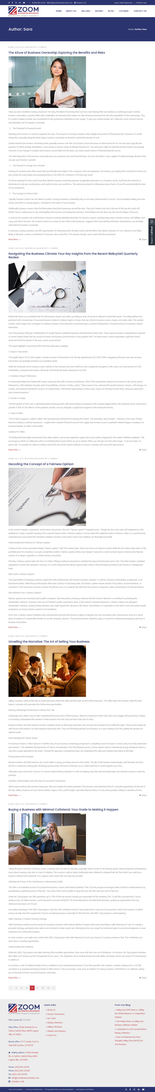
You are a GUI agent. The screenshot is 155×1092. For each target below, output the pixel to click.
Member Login (141, 3)
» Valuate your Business (56, 1031)
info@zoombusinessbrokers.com (60, 3)
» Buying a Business (54, 1022)
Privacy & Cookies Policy (34, 1089)
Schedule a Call (81, 3)
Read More (13, 239)
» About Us (50, 1010)
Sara (12, 47)
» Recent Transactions (55, 1014)
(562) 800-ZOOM (22, 1070)
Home (130, 29)
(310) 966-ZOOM (39, 3)
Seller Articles (42, 248)
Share (144, 239)
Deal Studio (90, 1089)
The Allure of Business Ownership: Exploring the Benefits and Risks (56, 53)
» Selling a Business (54, 1027)
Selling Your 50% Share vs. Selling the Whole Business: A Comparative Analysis (130, 1013)
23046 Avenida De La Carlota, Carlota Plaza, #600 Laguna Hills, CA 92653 (23, 1031)
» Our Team (51, 1018)
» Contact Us (51, 1035)
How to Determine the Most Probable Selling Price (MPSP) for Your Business (129, 1040)
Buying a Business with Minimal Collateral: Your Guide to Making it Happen (63, 810)
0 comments (42, 47)
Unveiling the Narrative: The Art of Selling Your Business (48, 642)
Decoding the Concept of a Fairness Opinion (41, 464)
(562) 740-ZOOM (19, 1074)
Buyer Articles (30, 47)
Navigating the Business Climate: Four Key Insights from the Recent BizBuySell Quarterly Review (73, 255)
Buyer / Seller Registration (123, 3)
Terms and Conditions (15, 1089)
